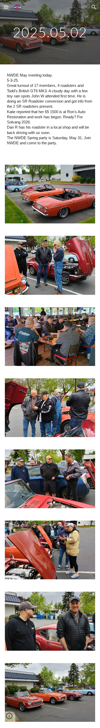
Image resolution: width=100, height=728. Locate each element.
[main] (50, 32)
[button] (6, 7)
